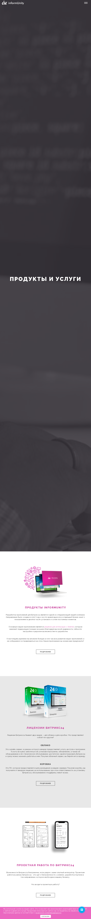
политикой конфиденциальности (48, 913)
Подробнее (45, 652)
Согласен (45, 916)
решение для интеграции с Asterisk (59, 627)
